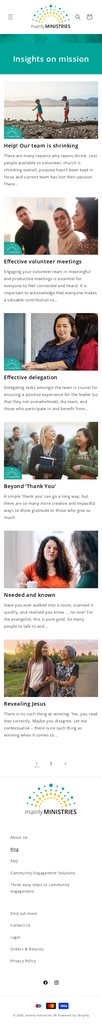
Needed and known (30, 595)
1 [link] (37, 763)
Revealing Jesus (25, 703)
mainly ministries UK (41, 1015)
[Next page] (65, 763)
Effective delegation (31, 377)
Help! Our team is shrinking (41, 145)
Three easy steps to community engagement (40, 888)
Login (15, 937)
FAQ (14, 860)
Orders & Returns (27, 949)
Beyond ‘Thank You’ (30, 486)
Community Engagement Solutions (43, 872)
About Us (19, 837)
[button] (10, 17)
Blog (14, 849)
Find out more (23, 913)
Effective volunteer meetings (43, 261)
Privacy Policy (23, 960)
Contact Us (20, 925)
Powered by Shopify (73, 1015)
